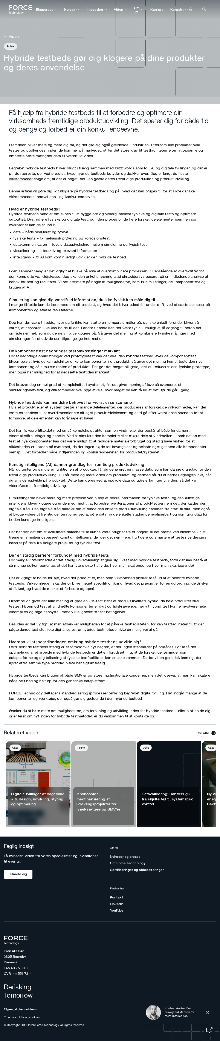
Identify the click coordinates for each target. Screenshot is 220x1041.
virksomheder (21, 179)
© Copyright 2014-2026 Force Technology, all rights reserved (44, 1025)
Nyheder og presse (125, 856)
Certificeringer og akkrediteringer (137, 870)
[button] (178, 1012)
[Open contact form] (209, 1030)
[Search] (204, 9)
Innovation (94, 9)
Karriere (156, 9)
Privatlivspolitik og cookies (22, 1017)
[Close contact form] (207, 1012)
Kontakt (177, 9)
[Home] (22, 9)
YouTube (116, 910)
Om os (137, 9)
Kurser (69, 9)
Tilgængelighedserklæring (21, 1009)
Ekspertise (44, 9)
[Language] (190, 9)
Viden (118, 9)
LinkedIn (117, 904)
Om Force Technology (127, 863)
